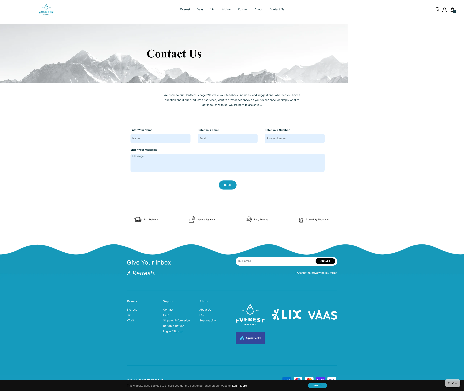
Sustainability (208, 320)
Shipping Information (176, 320)
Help (166, 315)
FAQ (201, 315)
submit (325, 261)
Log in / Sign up (173, 331)
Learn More (239, 385)
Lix (128, 315)
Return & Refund (173, 326)
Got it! (318, 385)
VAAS (130, 320)
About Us (205, 309)
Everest (132, 309)
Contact (168, 309)
